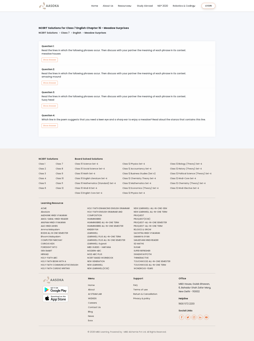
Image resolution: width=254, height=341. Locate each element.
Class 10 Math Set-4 (85, 173)
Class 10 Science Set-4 (86, 163)
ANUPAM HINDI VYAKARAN (53, 222)
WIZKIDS (92, 298)
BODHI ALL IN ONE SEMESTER (54, 233)
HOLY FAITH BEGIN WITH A (53, 261)
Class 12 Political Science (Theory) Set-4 (191, 173)
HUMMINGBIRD (94, 218)
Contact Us (94, 307)
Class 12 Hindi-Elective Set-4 (184, 188)
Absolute (45, 211)
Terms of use (140, 289)
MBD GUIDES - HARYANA (99, 247)
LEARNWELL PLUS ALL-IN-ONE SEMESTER (106, 240)
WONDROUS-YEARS (143, 268)
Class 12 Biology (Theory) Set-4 (186, 163)
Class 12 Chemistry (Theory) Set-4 (188, 183)
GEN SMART (46, 250)
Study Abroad (145, 6)
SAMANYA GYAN (141, 236)
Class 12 (59, 188)
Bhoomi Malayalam (51, 236)
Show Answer (49, 59)
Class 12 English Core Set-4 (88, 192)
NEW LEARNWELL (95, 264)
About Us (108, 6)
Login (208, 5)
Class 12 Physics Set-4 (133, 163)
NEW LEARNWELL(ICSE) (98, 268)
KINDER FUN (92, 229)
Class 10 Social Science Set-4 (90, 168)
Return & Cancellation (145, 293)
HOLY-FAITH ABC (49, 257)
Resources (124, 6)
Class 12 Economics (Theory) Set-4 (140, 188)
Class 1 (42, 163)
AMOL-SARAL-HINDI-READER (54, 218)
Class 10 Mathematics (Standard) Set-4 (95, 183)
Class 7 (65, 32)
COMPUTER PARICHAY (51, 240)
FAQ (135, 285)
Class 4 (42, 178)
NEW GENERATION (96, 261)
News (91, 316)
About (91, 289)
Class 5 (42, 183)
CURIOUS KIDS (48, 243)
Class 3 (42, 173)
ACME (44, 208)
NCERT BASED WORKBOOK (100, 257)
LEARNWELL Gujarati (97, 243)
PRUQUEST (139, 215)
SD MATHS (139, 243)
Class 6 (42, 188)
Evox (90, 320)
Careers (92, 302)
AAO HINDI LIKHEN (49, 225)
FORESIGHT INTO (49, 247)
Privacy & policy (141, 298)
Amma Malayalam (50, 229)
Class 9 (59, 173)
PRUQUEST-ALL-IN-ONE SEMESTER (150, 222)
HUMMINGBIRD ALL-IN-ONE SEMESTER (105, 225)
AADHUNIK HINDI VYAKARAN (54, 215)
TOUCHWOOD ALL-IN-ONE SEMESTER (152, 261)
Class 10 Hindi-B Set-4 (86, 188)
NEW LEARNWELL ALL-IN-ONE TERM (150, 211)
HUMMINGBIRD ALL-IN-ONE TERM (103, 222)
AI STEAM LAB (95, 293)
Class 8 (59, 168)
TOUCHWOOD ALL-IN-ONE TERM (150, 264)
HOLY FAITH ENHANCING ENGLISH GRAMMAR (108, 208)
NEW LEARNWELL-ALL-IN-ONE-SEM (150, 208)
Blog (90, 311)
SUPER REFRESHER (142, 250)
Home (94, 6)
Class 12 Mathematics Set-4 (136, 183)
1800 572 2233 (186, 303)
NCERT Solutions (48, 32)
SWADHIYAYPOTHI (143, 254)
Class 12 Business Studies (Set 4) (139, 173)
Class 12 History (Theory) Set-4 (186, 168)
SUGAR (137, 247)
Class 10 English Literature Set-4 (91, 178)
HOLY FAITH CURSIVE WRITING (55, 268)
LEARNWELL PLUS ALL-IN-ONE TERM (104, 236)
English (77, 32)
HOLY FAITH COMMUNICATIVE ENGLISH (59, 264)
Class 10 (60, 178)
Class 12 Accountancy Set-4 (136, 168)
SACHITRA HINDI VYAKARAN (147, 233)
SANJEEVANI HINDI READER (146, 240)
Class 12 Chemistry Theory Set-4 (139, 178)
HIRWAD (45, 254)
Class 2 (42, 168)
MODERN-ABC (94, 250)
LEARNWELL (92, 233)
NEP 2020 (162, 6)
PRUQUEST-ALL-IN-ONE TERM (148, 225)
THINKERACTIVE (141, 257)
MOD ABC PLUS (94, 254)
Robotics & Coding (183, 6)
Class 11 (59, 183)
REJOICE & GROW (142, 229)
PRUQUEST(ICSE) (142, 218)
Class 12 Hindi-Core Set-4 (183, 178)
